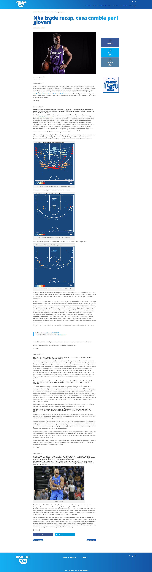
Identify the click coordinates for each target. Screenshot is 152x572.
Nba (39, 28)
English (131, 6)
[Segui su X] (135, 1)
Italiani (95, 6)
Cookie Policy (85, 557)
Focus (109, 6)
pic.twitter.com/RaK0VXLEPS (51, 333)
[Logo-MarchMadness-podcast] (111, 92)
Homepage (88, 6)
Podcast (115, 6)
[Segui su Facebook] (129, 1)
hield (35, 28)
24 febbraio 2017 (61, 334)
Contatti (66, 557)
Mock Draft (123, 6)
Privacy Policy (74, 557)
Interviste (103, 6)
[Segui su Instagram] (132, 1)
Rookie (43, 28)
